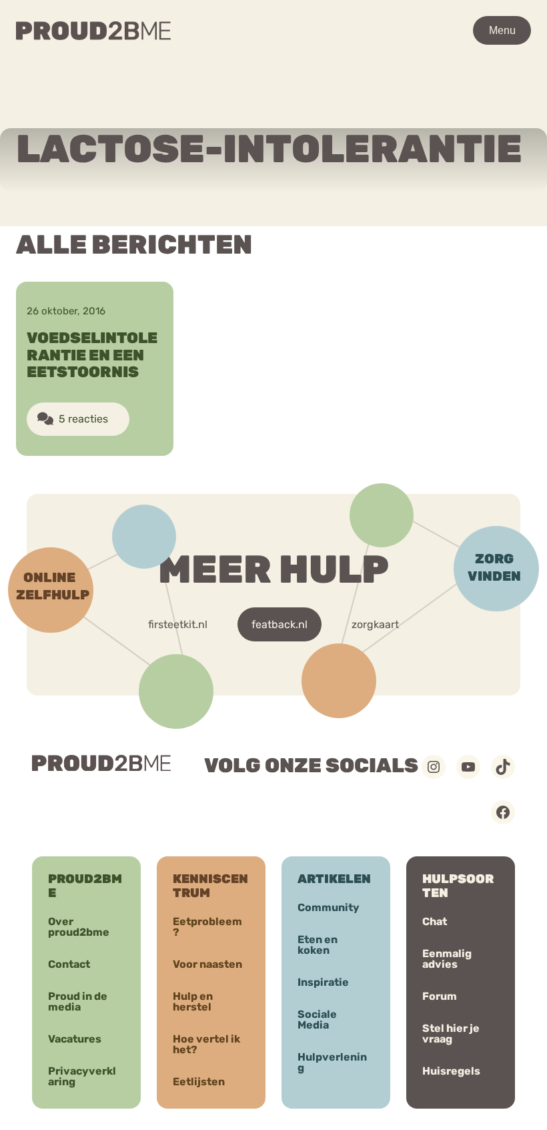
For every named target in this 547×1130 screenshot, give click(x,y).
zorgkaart (375, 624)
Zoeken (422, 70)
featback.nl (279, 624)
